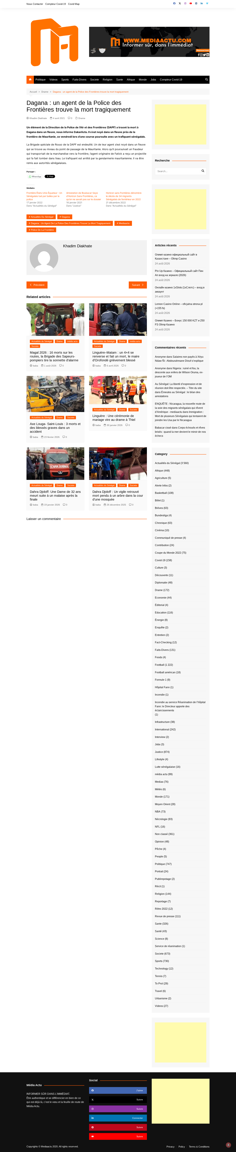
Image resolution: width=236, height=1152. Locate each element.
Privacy (170, 1146)
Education (160, 612)
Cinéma (159, 530)
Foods (158, 657)
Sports (65, 79)
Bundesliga (161, 515)
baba (35, 365)
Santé (158, 931)
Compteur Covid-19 (55, 4)
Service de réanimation (168, 946)
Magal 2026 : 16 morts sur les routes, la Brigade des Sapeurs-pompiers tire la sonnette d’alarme (54, 356)
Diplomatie (161, 582)
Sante (119, 79)
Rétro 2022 (161, 908)
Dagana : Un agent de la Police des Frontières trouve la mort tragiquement (70, 223)
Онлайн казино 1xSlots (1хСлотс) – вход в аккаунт (180, 289)
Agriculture (161, 478)
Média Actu (32, 1106)
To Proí (159, 983)
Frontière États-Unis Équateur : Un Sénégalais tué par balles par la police (44, 196)
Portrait (159, 871)
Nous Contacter (34, 4)
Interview (160, 737)
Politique (40, 79)
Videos (53, 79)
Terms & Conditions (199, 1146)
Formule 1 (160, 679)
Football (159, 664)
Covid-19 (160, 560)
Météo (158, 789)
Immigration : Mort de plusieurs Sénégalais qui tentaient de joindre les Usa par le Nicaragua (180, 416)
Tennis (158, 976)
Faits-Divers (79, 79)
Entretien (160, 635)
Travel (158, 991)
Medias (159, 781)
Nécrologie (161, 819)
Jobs (153, 79)
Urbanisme (161, 998)
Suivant (136, 285)
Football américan (165, 672)
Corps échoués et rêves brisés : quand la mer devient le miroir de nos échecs (180, 431)
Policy (182, 1146)
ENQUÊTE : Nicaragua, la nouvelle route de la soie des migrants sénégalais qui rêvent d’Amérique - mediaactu (180, 407)
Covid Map (73, 4)
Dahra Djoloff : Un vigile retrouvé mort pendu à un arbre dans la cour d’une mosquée (117, 495)
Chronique (161, 523)
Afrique (131, 79)
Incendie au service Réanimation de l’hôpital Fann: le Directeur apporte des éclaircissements (180, 706)
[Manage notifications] (228, 1145)
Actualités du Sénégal (42, 217)
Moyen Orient (162, 804)
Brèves (159, 508)
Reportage (161, 901)
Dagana (66, 217)
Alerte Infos (161, 485)
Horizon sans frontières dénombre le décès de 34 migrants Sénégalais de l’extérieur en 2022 (123, 196)
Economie (160, 597)
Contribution (162, 545)
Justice (159, 752)
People (159, 856)
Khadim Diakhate (38, 118)
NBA (157, 811)
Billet (158, 500)
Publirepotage (163, 879)
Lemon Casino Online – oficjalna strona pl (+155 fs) (179, 306)
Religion (107, 79)
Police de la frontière (42, 230)
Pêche (158, 849)
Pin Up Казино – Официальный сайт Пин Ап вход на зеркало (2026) (179, 273)
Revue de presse (164, 916)
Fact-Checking (163, 642)
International (162, 729)
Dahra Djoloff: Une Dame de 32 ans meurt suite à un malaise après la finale (55, 495)
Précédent (39, 285)
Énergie (159, 620)
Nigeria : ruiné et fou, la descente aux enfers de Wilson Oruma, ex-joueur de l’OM (179, 372)
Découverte (161, 575)
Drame (81, 118)
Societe (94, 79)
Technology (161, 968)
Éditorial (159, 605)
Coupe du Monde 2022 (168, 552)
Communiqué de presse (168, 537)
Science (159, 938)
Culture (159, 567)
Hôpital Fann (162, 687)
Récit (158, 886)
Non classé (161, 834)
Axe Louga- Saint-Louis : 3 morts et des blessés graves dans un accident (55, 427)
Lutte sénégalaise (165, 766)
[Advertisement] (180, 124)
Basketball (161, 493)
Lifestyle (159, 759)
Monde (143, 79)
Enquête (160, 627)
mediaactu (124, 223)
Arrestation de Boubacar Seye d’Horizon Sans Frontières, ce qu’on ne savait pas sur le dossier (83, 196)
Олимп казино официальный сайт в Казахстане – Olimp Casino (176, 256)
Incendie (160, 694)
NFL (157, 826)
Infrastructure (162, 722)
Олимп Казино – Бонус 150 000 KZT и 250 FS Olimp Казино (180, 322)
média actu (72, 341)
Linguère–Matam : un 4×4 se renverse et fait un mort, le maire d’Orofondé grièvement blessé (115, 356)
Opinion (159, 841)
